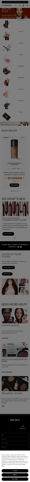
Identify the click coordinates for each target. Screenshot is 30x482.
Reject (15, 474)
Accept (15, 470)
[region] (15, 466)
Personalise (15, 479)
